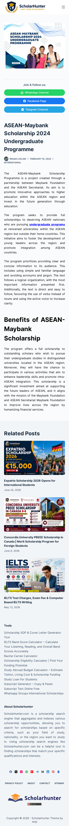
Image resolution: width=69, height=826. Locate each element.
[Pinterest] (53, 771)
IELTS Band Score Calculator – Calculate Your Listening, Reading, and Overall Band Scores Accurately (32, 646)
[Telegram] (37, 771)
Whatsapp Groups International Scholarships (34, 693)
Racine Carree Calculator (21, 656)
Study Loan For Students (20, 679)
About (31, 783)
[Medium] (42, 771)
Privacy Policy (14, 783)
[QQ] (58, 771)
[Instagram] (21, 771)
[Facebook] (10, 771)
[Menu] (63, 7)
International (12, 162)
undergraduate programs (47, 224)
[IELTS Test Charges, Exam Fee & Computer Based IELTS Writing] (34, 575)
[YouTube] (32, 771)
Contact (44, 783)
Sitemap (59, 783)
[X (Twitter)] (16, 771)
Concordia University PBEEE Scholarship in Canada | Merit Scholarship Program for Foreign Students (33, 541)
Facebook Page (37, 100)
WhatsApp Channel (37, 92)
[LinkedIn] (48, 771)
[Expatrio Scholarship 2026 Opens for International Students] (34, 458)
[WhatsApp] (26, 771)
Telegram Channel (37, 109)
